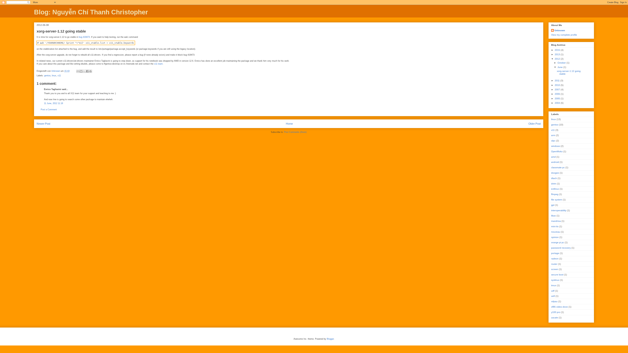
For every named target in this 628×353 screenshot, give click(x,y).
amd (553, 157)
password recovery (561, 247)
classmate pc (558, 167)
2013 (558, 54)
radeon (554, 258)
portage (555, 253)
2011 (557, 80)
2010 (558, 85)
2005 (558, 98)
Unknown (559, 30)
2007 (558, 89)
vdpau (554, 301)
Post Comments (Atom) (295, 132)
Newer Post (43, 123)
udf (552, 290)
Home (289, 123)
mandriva (556, 221)
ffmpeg (554, 194)
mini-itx (554, 226)
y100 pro (555, 312)
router (554, 264)
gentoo (47, 75)
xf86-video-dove (559, 306)
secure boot (557, 274)
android (555, 162)
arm (553, 135)
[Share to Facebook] (87, 71)
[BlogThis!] (81, 71)
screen (554, 269)
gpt (552, 205)
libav (553, 215)
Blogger (330, 339)
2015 (558, 50)
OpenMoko (557, 151)
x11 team (158, 64)
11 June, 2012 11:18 (53, 103)
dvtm (553, 183)
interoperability (558, 210)
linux (54, 75)
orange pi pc (557, 242)
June (560, 67)
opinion (555, 237)
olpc (553, 140)
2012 (558, 58)
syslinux (555, 280)
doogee (555, 173)
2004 (558, 103)
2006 (558, 94)
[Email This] (78, 71)
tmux (553, 285)
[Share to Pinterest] (90, 71)
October (562, 62)
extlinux (555, 189)
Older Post (534, 123)
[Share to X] (84, 71)
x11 (59, 75)
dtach (554, 178)
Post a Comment (49, 109)
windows (555, 146)
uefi (553, 296)
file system (556, 199)
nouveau (555, 231)
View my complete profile (564, 34)
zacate (554, 317)
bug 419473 (84, 37)
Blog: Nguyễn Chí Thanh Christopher (91, 12)
